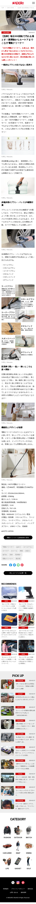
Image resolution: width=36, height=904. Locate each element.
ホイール (14, 551)
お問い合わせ (14, 892)
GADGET (18, 869)
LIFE (7, 869)
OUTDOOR (18, 837)
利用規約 (5, 889)
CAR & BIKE (10, 7)
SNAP (18, 853)
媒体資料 (23, 892)
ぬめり (18, 547)
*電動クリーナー (8, 547)
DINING (29, 853)
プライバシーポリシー (18, 889)
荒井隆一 (18, 554)
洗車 (11, 554)
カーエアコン (28, 547)
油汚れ (4, 554)
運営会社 (30, 889)
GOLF (29, 869)
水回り (27, 551)
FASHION (7, 837)
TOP (2, 7)
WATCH (29, 837)
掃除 (21, 551)
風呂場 (18, 558)
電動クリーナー (7, 558)
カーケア (5, 551)
